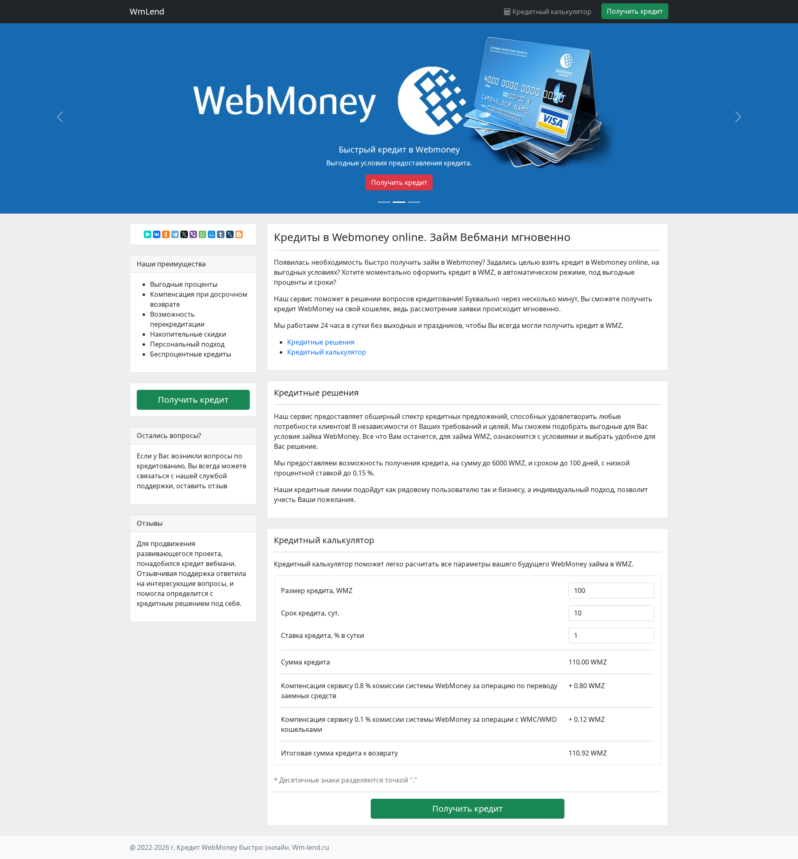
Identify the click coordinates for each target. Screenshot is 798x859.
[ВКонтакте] (156, 234)
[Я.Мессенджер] (147, 234)
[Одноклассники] (166, 234)
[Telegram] (175, 234)
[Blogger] (239, 234)
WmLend (147, 11)
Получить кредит (399, 182)
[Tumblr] (220, 234)
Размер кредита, (316, 590)
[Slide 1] (384, 202)
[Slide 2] (399, 202)
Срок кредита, (310, 613)
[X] (184, 234)
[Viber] (193, 234)
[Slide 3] (414, 202)
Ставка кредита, (322, 635)
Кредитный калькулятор (551, 11)
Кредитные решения (321, 342)
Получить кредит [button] (635, 11)
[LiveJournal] (230, 234)
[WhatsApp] (202, 234)
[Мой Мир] (211, 234)
